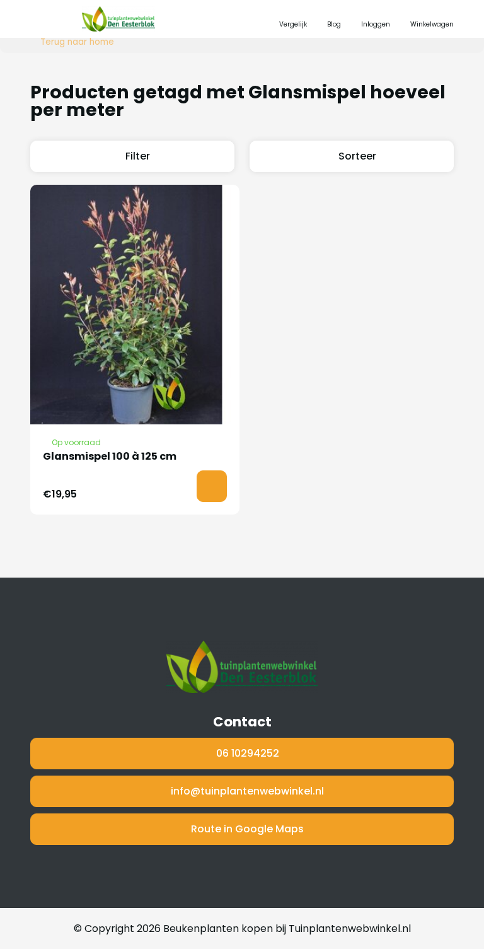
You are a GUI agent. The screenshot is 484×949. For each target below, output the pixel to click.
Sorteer (357, 156)
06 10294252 (247, 753)
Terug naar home (77, 42)
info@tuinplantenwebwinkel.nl (247, 791)
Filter (137, 156)
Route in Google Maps (247, 829)
